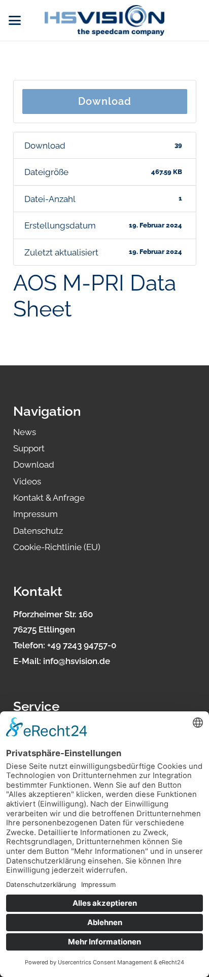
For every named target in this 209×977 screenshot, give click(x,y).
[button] (14, 20)
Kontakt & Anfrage (49, 498)
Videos (27, 481)
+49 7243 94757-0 (81, 645)
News (24, 432)
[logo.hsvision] (104, 20)
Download (104, 101)
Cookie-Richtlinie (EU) (56, 547)
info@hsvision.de (76, 661)
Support (29, 448)
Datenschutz (38, 531)
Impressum (35, 514)
